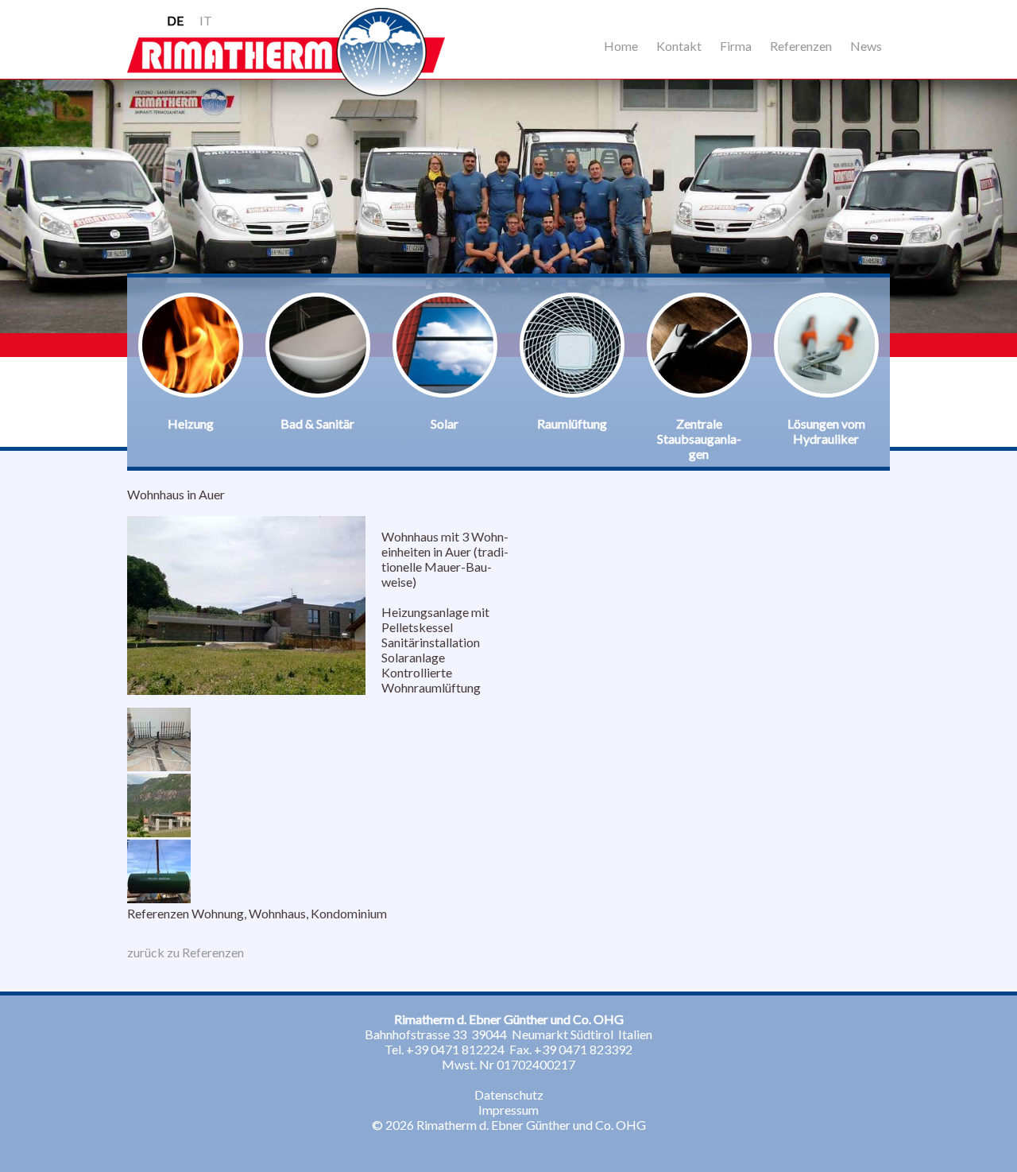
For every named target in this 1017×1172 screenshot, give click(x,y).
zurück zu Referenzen (185, 952)
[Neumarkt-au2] (246, 689)
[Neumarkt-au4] (159, 898)
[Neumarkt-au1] (159, 766)
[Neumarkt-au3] (159, 832)
